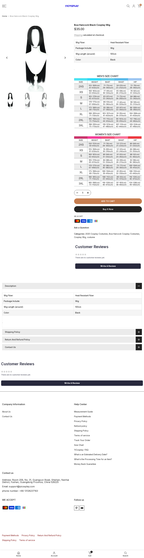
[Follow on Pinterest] (76, 508)
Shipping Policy (81, 430)
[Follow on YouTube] (82, 508)
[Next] (65, 58)
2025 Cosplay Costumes (96, 234)
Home (4, 16)
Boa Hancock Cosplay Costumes (124, 234)
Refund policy (80, 426)
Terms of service (82, 435)
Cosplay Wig (80, 237)
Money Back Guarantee (85, 464)
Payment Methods (82, 416)
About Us (6, 411)
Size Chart (79, 445)
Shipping (78, 35)
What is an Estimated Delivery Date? (90, 454)
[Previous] (7, 58)
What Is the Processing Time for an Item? (93, 459)
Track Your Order (82, 440)
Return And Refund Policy (49, 535)
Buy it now (108, 209)
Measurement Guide (83, 411)
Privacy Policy (80, 421)
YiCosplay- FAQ (81, 450)
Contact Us (7, 416)
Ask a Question (81, 227)
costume (91, 237)
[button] (108, 266)
